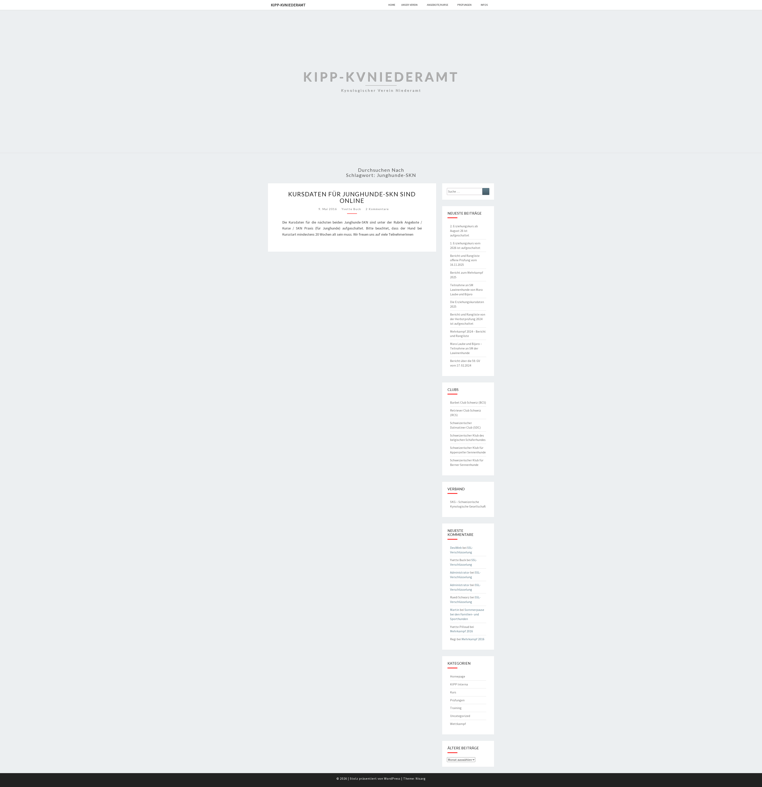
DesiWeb (456, 548)
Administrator (460, 572)
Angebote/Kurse (437, 5)
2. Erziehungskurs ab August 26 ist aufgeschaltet (464, 230)
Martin (454, 610)
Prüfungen (464, 5)
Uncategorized (460, 716)
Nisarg (421, 778)
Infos (484, 5)
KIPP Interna (459, 684)
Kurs (453, 692)
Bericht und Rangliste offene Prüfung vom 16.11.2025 (465, 260)
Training (456, 708)
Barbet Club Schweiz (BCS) (468, 402)
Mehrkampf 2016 (461, 631)
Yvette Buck (351, 209)
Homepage (457, 676)
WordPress (392, 778)
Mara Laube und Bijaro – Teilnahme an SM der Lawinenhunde (466, 348)
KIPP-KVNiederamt (288, 4)
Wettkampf (458, 724)
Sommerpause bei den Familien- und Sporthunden (467, 614)
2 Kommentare (377, 209)
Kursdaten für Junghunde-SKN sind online (352, 197)
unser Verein (409, 5)
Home (391, 5)
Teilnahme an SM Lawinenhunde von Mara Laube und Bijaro (466, 289)
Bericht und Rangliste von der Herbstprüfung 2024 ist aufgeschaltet (467, 318)
